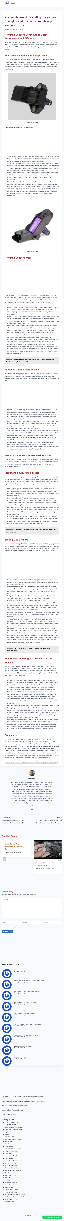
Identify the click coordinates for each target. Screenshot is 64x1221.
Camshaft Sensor (10, 1136)
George (17, 971)
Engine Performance (27, 369)
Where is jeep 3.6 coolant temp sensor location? (27, 991)
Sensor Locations (10, 1185)
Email (25, 922)
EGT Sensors (9, 1144)
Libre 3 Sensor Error (11, 1163)
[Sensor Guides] (11, 3)
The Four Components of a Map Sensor (47, 762)
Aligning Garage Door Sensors (14, 1127)
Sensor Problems (10, 14)
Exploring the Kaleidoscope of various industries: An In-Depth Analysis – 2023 (13, 820)
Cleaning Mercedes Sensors (13, 1139)
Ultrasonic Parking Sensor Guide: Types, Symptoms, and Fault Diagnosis (23, 1101)
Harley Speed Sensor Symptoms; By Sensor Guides (13, 846)
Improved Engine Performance (27, 762)
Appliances (8, 1132)
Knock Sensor (9, 1158)
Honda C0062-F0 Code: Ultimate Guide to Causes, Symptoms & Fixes (23, 1096)
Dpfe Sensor (8, 1141)
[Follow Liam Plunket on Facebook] (32, 809)
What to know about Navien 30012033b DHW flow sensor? (29, 980)
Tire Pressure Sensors (11, 1199)
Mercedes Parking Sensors (13, 1168)
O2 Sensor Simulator (11, 1182)
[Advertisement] (32, 143)
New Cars (8, 1173)
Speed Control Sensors (11, 1189)
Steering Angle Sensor (11, 1192)
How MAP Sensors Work (11, 762)
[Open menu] (60, 3)
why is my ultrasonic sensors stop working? (15, 1105)
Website (46, 922)
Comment (6, 899)
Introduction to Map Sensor (12, 1156)
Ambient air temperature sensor (14, 1129)
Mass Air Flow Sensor (11, 1165)
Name (4, 922)
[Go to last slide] (4, 859)
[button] (52, 1217)
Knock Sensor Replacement (13, 1161)
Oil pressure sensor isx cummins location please (27, 969)
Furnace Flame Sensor (11, 1151)
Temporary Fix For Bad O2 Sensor (15, 1194)
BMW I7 (7, 1134)
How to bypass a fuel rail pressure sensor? (25, 1013)
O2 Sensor (8, 1180)
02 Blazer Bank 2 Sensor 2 (12, 1122)
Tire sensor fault (9, 1201)
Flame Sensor (9, 1146)
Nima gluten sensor (10, 1175)
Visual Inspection (12, 580)
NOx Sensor (8, 1177)
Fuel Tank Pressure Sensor (13, 1149)
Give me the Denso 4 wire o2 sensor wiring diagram (27, 1024)
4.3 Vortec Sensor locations (21, 1057)
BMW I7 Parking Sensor (9, 1114)
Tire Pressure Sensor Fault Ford (14, 1197)
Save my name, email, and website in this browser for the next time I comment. (24, 927)
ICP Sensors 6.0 (9, 1153)
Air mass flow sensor (11, 1124)
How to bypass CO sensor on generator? (25, 1002)
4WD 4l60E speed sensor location (23, 1046)
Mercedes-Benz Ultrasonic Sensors (12, 1110)
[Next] (59, 859)
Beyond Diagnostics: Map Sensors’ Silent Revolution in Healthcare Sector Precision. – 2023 (49, 821)
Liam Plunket (9, 29)
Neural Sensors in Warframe (13, 1170)
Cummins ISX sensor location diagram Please (26, 1035)
